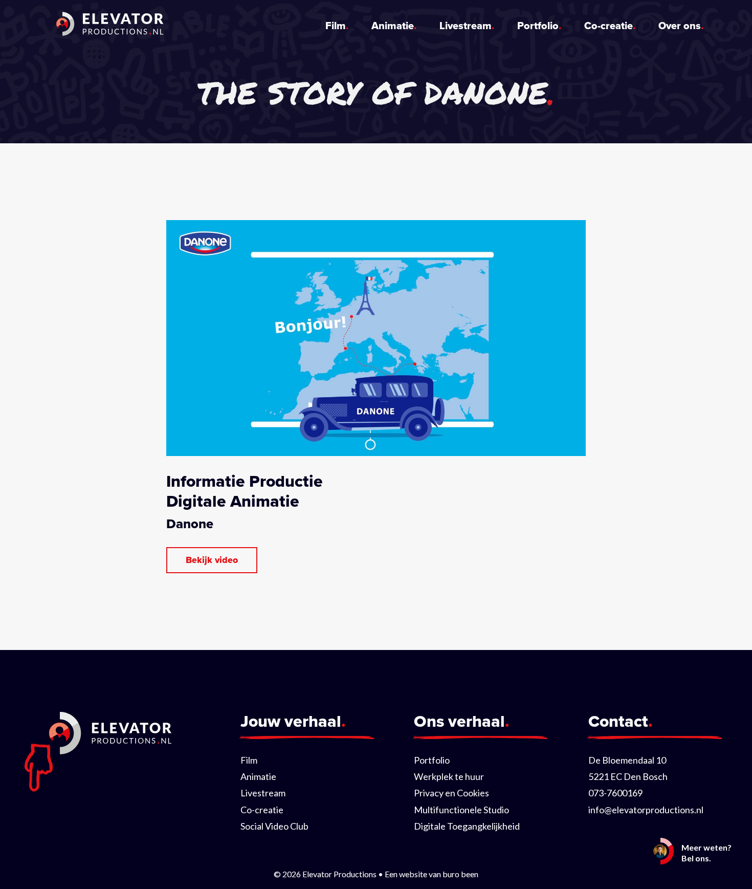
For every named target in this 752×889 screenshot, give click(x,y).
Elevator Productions (339, 874)
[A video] (211, 560)
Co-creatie (608, 25)
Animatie (392, 25)
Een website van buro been (431, 874)
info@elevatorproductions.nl (645, 809)
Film (335, 25)
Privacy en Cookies (451, 792)
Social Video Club (274, 826)
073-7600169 (615, 792)
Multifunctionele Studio (461, 809)
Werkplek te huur (449, 776)
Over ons (679, 25)
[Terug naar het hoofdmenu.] (110, 25)
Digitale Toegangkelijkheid (467, 826)
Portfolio (538, 25)
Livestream (465, 25)
